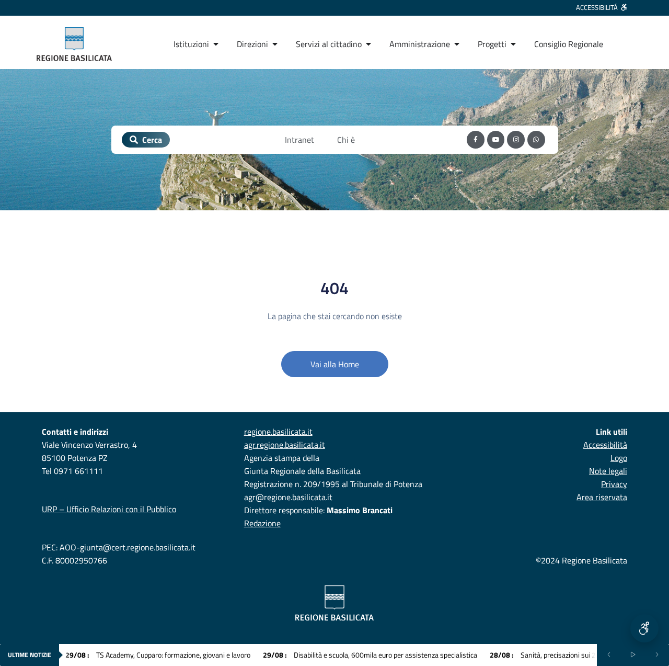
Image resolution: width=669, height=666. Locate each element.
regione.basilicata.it (278, 431)
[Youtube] (496, 140)
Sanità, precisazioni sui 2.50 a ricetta (561, 654)
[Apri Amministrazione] (457, 44)
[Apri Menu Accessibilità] (644, 628)
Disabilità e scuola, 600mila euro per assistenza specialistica (370, 654)
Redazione (262, 523)
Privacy (614, 484)
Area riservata (601, 497)
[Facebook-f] (476, 140)
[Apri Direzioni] (275, 44)
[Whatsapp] (536, 140)
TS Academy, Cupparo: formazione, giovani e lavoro (157, 654)
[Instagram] (516, 140)
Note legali (608, 471)
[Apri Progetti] (513, 44)
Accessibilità (605, 444)
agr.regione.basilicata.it (284, 444)
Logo (618, 457)
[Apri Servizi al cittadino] (368, 44)
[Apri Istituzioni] (216, 44)
